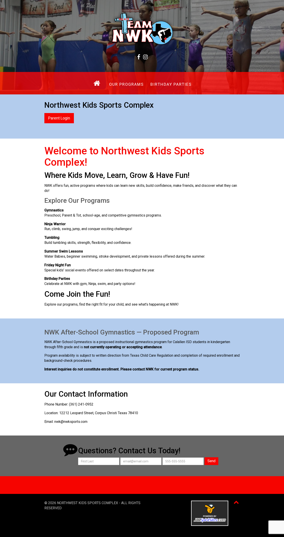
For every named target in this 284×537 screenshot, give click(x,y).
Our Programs (126, 84)
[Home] (97, 83)
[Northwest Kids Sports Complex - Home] (142, 28)
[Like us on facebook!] (138, 57)
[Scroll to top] (236, 502)
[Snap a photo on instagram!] (145, 57)
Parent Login (59, 118)
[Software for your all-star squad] (209, 513)
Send (211, 461)
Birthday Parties (171, 84)
